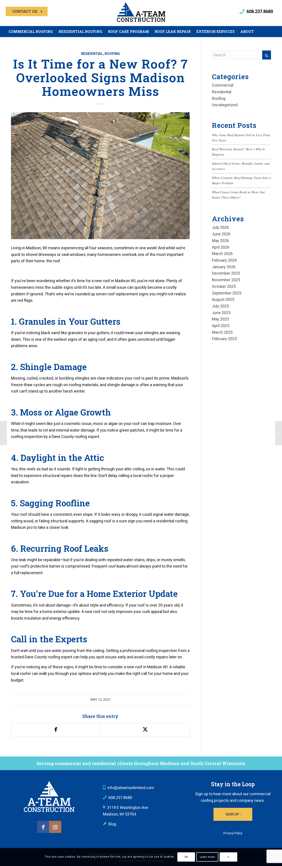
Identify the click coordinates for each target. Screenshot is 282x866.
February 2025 (224, 338)
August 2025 (223, 299)
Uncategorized (224, 104)
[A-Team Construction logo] (49, 796)
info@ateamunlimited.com (131, 787)
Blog (112, 824)
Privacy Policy (232, 833)
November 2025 (226, 279)
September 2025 (226, 293)
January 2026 (224, 266)
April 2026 (220, 247)
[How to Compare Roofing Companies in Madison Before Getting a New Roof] (3, 433)
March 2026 (222, 253)
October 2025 (224, 286)
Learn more (207, 857)
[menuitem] (27, 11)
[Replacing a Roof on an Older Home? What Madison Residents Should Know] (278, 433)
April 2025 (220, 325)
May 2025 (220, 319)
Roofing (112, 54)
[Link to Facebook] (43, 827)
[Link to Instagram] (55, 827)
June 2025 (221, 312)
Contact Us (24, 11)
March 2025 (222, 332)
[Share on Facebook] (55, 729)
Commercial (222, 85)
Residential (92, 54)
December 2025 (226, 273)
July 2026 (220, 227)
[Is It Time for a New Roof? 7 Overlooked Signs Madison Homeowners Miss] (100, 175)
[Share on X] (145, 729)
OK (186, 857)
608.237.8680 (260, 11)
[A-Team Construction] (141, 13)
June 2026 (221, 234)
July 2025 (220, 306)
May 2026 (220, 240)
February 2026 (224, 260)
